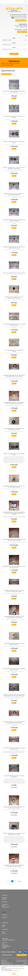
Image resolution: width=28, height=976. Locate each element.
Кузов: (14, 47)
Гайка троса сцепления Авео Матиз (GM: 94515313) (14, 273)
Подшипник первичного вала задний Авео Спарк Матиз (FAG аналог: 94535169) (14, 540)
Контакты (5, 929)
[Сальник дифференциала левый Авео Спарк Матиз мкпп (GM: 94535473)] (14, 422)
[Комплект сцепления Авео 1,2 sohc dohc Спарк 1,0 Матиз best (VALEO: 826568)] (14, 827)
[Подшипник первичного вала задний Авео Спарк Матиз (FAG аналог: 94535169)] (14, 533)
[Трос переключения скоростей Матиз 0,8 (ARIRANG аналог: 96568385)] (14, 662)
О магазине (4, 894)
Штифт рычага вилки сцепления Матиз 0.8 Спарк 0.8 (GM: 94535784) (14, 92)
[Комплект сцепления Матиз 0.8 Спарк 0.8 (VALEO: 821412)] (14, 447)
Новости (4, 914)
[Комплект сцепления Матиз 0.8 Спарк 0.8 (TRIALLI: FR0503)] (14, 135)
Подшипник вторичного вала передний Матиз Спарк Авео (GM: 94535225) (14, 807)
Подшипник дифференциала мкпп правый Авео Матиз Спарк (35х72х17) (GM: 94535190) (14, 376)
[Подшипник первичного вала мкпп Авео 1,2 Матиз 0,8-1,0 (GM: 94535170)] (14, 560)
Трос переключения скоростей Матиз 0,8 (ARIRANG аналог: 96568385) (14, 669)
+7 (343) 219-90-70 (14, 16)
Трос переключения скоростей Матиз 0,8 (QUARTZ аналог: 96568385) (14, 748)
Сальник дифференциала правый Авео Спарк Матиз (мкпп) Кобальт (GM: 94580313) (14, 617)
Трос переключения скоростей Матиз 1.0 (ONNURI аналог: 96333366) (14, 325)
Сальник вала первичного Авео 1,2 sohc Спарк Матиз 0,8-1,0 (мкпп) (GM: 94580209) (14, 591)
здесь (19, 970)
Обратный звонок (21, 955)
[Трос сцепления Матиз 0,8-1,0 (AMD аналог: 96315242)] (14, 344)
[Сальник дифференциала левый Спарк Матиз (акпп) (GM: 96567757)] (14, 637)
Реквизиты (5, 922)
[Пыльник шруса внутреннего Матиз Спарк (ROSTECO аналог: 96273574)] (14, 290)
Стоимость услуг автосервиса (5, 906)
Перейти (14, 54)
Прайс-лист (4, 926)
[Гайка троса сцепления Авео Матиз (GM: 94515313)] (14, 266)
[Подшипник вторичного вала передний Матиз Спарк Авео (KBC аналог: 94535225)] (14, 715)
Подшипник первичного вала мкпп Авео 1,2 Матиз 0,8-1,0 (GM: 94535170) (14, 567)
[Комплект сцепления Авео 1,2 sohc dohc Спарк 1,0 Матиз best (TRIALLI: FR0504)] (14, 161)
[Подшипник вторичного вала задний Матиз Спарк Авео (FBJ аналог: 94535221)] (14, 859)
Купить (14, 98)
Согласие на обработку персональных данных (5, 945)
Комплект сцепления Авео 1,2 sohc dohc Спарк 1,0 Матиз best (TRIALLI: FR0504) (14, 168)
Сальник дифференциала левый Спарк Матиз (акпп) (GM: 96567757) (14, 644)
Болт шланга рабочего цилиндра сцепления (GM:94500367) (14, 776)
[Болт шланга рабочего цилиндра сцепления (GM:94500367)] (14, 769)
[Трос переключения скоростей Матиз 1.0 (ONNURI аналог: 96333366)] (14, 317)
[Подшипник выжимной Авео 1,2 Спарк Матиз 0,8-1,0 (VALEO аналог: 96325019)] (14, 480)
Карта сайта (3, 932)
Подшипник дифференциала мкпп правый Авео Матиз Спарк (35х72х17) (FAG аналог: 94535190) (14, 695)
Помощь (4, 917)
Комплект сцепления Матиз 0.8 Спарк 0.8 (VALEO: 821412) (14, 454)
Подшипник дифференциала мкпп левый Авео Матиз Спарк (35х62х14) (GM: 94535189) (14, 403)
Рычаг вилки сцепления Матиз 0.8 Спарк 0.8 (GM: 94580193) (14, 117)
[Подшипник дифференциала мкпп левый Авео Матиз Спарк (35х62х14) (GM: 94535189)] (14, 396)
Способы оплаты (4, 898)
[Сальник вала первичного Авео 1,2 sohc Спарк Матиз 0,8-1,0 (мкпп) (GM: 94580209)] (14, 584)
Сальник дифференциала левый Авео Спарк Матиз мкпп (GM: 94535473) (14, 429)
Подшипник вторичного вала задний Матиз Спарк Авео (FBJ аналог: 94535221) (14, 866)
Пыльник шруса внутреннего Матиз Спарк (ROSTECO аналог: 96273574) (14, 297)
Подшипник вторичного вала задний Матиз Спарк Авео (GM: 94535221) (14, 194)
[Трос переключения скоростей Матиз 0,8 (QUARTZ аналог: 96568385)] (14, 741)
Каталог (4, 912)
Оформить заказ (22, 32)
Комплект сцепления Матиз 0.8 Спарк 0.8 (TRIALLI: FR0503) (14, 142)
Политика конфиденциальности (5, 939)
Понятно (14, 974)
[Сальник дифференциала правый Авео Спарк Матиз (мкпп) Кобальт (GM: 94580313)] (14, 610)
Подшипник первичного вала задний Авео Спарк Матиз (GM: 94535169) (14, 220)
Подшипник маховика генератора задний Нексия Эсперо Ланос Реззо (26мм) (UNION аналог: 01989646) (14, 513)
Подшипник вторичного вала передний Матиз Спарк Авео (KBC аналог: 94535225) (14, 722)
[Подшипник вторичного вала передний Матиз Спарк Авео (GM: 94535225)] (14, 800)
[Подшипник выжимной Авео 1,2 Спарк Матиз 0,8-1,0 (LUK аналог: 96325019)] (14, 240)
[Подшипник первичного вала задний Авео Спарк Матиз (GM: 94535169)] (14, 213)
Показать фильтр (6, 74)
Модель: (14, 42)
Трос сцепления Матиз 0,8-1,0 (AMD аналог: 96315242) (14, 351)
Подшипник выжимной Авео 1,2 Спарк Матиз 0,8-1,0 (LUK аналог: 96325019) (14, 247)
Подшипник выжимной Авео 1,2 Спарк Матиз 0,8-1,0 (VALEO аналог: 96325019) (14, 487)
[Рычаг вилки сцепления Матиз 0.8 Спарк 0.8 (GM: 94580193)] (14, 110)
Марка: (14, 38)
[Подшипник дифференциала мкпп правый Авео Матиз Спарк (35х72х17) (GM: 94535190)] (14, 369)
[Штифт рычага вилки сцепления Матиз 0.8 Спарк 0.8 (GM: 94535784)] (14, 85)
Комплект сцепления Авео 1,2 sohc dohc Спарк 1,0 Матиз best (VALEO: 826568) (14, 834)
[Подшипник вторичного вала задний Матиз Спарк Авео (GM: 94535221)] (14, 187)
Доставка (4, 901)
